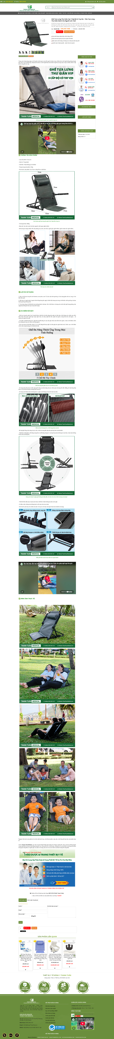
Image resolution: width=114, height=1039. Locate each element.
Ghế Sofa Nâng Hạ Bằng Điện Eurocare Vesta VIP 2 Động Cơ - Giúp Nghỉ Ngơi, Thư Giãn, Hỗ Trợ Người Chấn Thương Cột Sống (55, 957)
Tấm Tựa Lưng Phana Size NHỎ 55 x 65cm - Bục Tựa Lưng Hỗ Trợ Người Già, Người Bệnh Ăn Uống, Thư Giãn (40, 957)
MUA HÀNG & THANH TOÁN (80, 13)
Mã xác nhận (22, 914)
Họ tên (20, 906)
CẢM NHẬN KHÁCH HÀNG (52, 13)
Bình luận (31, 56)
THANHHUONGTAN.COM (80, 1037)
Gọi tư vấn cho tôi (69, 31)
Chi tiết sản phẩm (23, 56)
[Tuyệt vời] (27, 903)
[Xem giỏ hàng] (98, 1)
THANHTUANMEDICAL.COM (55, 1037)
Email (20, 910)
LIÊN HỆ (90, 13)
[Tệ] (21, 903)
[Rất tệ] (19, 903)
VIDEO (60, 13)
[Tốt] (25, 903)
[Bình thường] (23, 903)
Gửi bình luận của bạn (52, 906)
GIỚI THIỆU (35, 13)
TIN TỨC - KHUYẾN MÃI (68, 13)
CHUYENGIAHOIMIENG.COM (68, 1037)
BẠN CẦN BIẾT (41, 13)
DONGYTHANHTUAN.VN (43, 1037)
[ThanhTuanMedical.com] (28, 7)
